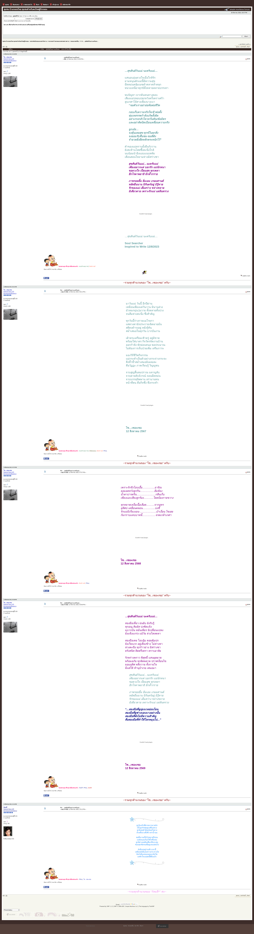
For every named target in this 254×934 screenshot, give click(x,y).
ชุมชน (237, 46)
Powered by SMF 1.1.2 (106, 906)
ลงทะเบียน (35, 16)
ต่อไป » (248, 44)
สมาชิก (137, 926)
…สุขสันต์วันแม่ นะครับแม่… (91, 41)
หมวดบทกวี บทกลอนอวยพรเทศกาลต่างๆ (58, 41)
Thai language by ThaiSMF (146, 906)
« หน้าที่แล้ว (242, 44)
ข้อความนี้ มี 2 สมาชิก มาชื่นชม (53, 269)
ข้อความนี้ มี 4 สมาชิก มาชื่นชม (53, 454)
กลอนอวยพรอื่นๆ (74, 41)
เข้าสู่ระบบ (26, 16)
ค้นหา (141, 926)
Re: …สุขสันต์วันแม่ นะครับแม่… (70, 290)
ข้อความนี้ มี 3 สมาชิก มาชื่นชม (53, 791)
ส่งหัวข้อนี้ (243, 46)
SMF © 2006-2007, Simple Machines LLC (126, 906)
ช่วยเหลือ (131, 926)
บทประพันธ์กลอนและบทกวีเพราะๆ (38, 41)
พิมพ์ (248, 46)
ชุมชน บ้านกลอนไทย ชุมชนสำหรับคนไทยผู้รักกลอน (16, 41)
